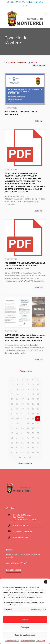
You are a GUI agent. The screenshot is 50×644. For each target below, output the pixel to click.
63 (22, 428)
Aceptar (25, 619)
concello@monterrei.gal (22, 531)
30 (38, 399)
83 (33, 443)
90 (38, 448)
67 (12, 433)
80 (17, 443)
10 (28, 384)
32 (17, 404)
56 (17, 423)
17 (33, 389)
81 (22, 443)
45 (22, 414)
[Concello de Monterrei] (25, 18)
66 (38, 428)
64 (28, 428)
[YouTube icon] (27, 5)
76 (28, 438)
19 (12, 394)
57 (22, 423)
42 (38, 409)
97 (20, 457)
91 (12, 452)
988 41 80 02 (15, 2)
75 (22, 438)
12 (38, 384)
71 (33, 433)
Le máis (40, 121)
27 (22, 399)
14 (17, 389)
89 (33, 448)
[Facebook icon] (23, 5)
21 (22, 394)
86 (17, 448)
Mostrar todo (39, 65)
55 (12, 423)
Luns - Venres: (12, 563)
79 (12, 443)
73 (12, 438)
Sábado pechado (13, 570)
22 (28, 394)
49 (12, 418)
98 (25, 457)
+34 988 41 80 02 (20, 525)
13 (12, 389)
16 (28, 389)
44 (17, 414)
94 (28, 452)
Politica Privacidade (28, 641)
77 (33, 438)
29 (33, 399)
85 (12, 448)
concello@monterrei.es (33, 2)
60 (38, 423)
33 (22, 404)
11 (33, 384)
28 (28, 399)
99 (30, 457)
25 (12, 399)
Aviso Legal (40, 641)
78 (38, 438)
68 (17, 433)
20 (17, 394)
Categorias (9, 62)
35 (33, 404)
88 (28, 448)
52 (28, 418)
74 (17, 438)
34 (28, 404)
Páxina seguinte (24, 463)
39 (22, 409)
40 (28, 409)
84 (38, 443)
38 (17, 409)
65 (33, 428)
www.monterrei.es (20, 537)
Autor (33, 62)
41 (33, 409)
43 (12, 414)
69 (22, 433)
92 (17, 452)
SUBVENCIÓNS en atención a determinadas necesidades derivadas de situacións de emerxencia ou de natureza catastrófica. (25, 337)
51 (22, 418)
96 (38, 452)
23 (33, 394)
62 (17, 428)
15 (22, 389)
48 (38, 414)
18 (38, 389)
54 (38, 418)
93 (22, 452)
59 (33, 423)
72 (38, 433)
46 (28, 414)
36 (38, 404)
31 (12, 404)
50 (17, 418)
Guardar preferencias (25, 635)
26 (17, 399)
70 (28, 433)
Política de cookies (12, 641)
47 (33, 414)
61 (12, 428)
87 (22, 448)
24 (38, 394)
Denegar (25, 627)
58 (28, 423)
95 (33, 452)
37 (12, 409)
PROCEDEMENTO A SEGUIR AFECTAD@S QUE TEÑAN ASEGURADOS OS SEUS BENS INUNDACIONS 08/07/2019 (25, 265)
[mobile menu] (46, 13)
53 (33, 418)
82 (28, 443)
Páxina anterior (26, 371)
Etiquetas (21, 62)
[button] (45, 582)
